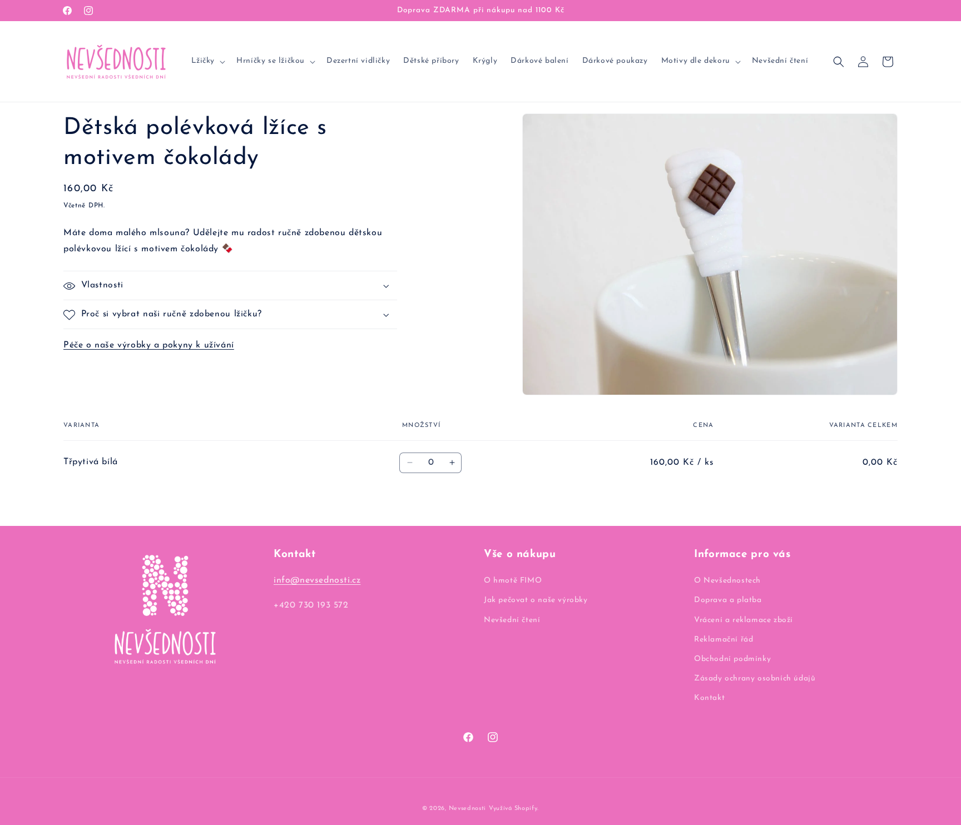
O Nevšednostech (727, 580)
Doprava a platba (728, 600)
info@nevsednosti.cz (317, 580)
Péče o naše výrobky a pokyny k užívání (148, 345)
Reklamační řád (723, 639)
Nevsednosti (468, 809)
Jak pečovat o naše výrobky (536, 600)
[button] (207, 61)
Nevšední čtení (512, 620)
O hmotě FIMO (513, 580)
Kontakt (709, 698)
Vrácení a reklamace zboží (743, 620)
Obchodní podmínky (732, 659)
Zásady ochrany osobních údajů (754, 678)
